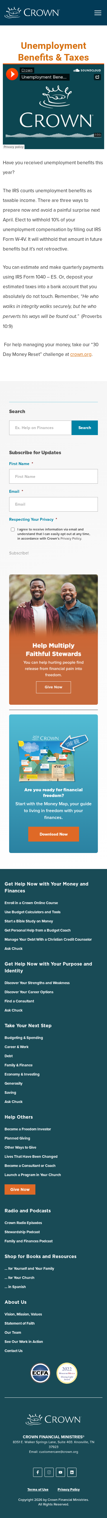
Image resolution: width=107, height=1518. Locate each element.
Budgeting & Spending (24, 1037)
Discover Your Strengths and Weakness (37, 982)
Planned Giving (17, 1138)
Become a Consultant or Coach (30, 1165)
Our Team (13, 1332)
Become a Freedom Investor (28, 1129)
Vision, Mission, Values (23, 1314)
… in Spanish (15, 1286)
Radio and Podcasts (28, 1210)
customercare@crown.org (58, 1451)
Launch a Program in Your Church (33, 1174)
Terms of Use (38, 1489)
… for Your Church (20, 1277)
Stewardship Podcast (22, 1231)
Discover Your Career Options (29, 992)
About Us (16, 1302)
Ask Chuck (14, 948)
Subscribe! (19, 553)
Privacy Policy (69, 1489)
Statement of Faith (20, 1323)
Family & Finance (19, 1065)
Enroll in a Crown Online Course (31, 902)
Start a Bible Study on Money (29, 921)
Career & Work (17, 1046)
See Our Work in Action (24, 1341)
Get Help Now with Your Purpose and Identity (48, 967)
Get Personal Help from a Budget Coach (38, 930)
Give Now (20, 1189)
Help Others (19, 1117)
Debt (9, 1056)
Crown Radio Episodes (23, 1222)
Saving (10, 1092)
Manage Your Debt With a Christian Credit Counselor (48, 939)
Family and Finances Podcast (29, 1241)
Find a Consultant (19, 1001)
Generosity (14, 1083)
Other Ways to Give (20, 1147)
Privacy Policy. (71, 538)
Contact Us (14, 1350)
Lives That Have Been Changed (31, 1156)
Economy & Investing (22, 1074)
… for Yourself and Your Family (29, 1268)
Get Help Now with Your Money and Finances (46, 887)
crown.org (81, 354)
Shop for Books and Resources (40, 1256)
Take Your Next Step (28, 1025)
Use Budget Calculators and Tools (32, 912)
